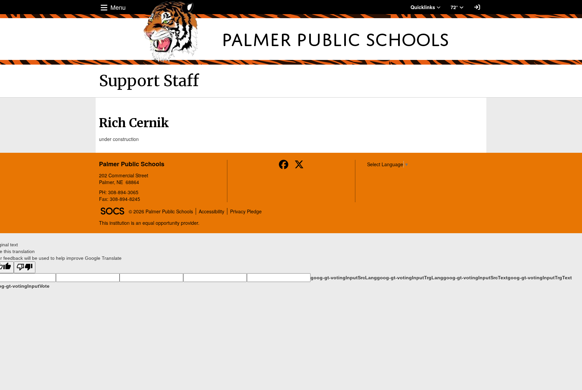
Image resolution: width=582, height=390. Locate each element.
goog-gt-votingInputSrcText (475, 277)
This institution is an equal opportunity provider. (149, 222)
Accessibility (211, 211)
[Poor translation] (24, 267)
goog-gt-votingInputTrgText (540, 277)
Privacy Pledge (246, 211)
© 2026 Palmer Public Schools (161, 211)
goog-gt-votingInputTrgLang (410, 277)
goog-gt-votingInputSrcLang (344, 277)
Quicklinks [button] (424, 7)
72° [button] (455, 7)
